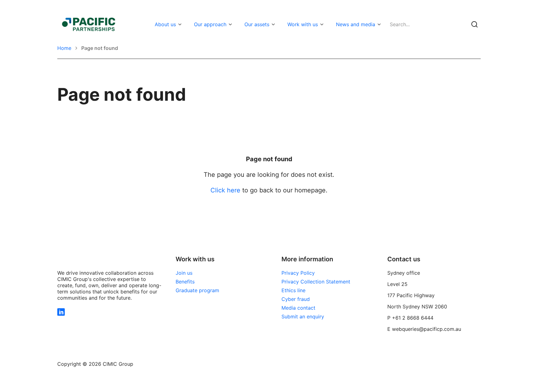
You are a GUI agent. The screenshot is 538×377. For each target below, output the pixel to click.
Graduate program (197, 290)
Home (64, 48)
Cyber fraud (295, 299)
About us (165, 24)
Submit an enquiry (302, 316)
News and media (355, 24)
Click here (225, 190)
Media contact (298, 308)
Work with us (302, 24)
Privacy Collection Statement (315, 281)
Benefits (185, 281)
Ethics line (293, 290)
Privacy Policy (298, 273)
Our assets (256, 24)
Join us (184, 273)
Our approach (210, 24)
